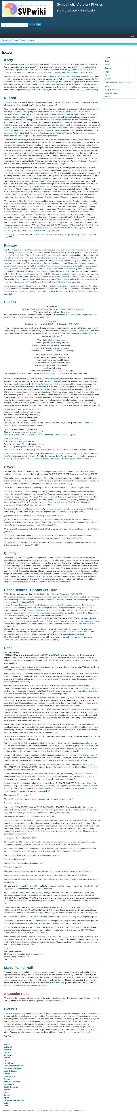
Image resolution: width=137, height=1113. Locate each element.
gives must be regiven (13, 130)
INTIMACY (85, 930)
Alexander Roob (17, 994)
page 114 (8, 294)
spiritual (52, 456)
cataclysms (74, 109)
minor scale (49, 288)
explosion (11, 133)
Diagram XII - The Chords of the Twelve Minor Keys (55, 373)
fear (31, 927)
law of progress (87, 331)
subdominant (53, 263)
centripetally (51, 114)
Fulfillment (59, 130)
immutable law (58, 983)
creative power (71, 605)
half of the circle (43, 266)
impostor (90, 79)
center (34, 250)
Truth (61, 471)
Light (19, 230)
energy (16, 69)
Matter (12, 120)
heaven (31, 40)
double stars (60, 286)
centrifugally (9, 114)
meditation (42, 921)
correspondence (57, 453)
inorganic (37, 117)
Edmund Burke (27, 658)
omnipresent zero (12, 1082)
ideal (6, 502)
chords (67, 250)
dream (10, 770)
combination (37, 263)
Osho (8, 648)
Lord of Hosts (83, 279)
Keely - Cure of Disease (87, 90)
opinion (42, 560)
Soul (6, 1092)
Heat (76, 114)
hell (30, 529)
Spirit (6, 1098)
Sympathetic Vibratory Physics (14, 40)
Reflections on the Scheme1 (79, 405)
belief (57, 381)
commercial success (46, 84)
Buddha (44, 788)
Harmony (74, 499)
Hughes (10, 302)
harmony (42, 387)
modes (65, 291)
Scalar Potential (11, 1087)
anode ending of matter (47, 136)
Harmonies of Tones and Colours (67, 314)
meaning (61, 102)
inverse (7, 291)
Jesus (80, 140)
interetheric (9, 1063)
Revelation (9, 1084)
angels (40, 810)
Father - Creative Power (85, 618)
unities (76, 397)
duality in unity (47, 291)
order (20, 597)
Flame (72, 125)
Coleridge (70, 351)
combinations (80, 250)
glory (90, 72)
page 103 (76, 282)
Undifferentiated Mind (14, 1100)
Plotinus (10, 1009)
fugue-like (54, 271)
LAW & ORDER (76, 594)
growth (17, 331)
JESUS (95, 710)
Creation (50, 168)
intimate (57, 927)
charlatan (8, 82)
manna (21, 998)
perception (31, 613)
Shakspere (8, 435)
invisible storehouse (13, 1066)
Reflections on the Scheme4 (75, 449)
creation (43, 128)
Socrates (8, 799)
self (69, 481)
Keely (8, 60)
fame (75, 72)
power (90, 328)
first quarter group (73, 268)
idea (12, 820)
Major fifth (8, 260)
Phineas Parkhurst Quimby (59, 582)
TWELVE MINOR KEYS (69, 324)
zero (58, 214)
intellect (44, 579)
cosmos (7, 1050)
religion (91, 576)
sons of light (36, 409)
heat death (17, 112)
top (63, 255)
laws (43, 331)
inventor (76, 76)
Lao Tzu (76, 842)
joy (53, 613)
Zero (6, 1106)
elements (57, 266)
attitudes (76, 288)
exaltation (53, 605)
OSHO (6, 949)
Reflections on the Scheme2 (23, 425)
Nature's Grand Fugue (21, 255)
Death (59, 515)
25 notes (52, 274)
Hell (78, 522)
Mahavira (68, 842)
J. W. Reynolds (45, 384)
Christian (23, 703)
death (6, 120)
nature (63, 340)
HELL (86, 820)
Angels (7, 412)
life (29, 117)
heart (43, 279)
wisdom (48, 563)
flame (78, 133)
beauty (36, 621)
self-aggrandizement (63, 72)
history (62, 84)
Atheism (16, 439)
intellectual (57, 348)
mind (69, 87)
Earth (17, 282)
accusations (26, 79)
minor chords (71, 266)
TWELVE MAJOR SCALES (71, 309)
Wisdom (87, 571)
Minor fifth (75, 258)
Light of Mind (69, 225)
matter (44, 117)
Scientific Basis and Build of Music (56, 282)
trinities (58, 397)
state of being (20, 613)
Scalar (7, 1090)
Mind (36, 170)
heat (70, 117)
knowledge (83, 387)
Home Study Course (77, 234)
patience (88, 67)
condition (86, 114)
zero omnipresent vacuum (79, 150)
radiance (40, 613)
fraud (80, 79)
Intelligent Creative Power (32, 631)
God (6, 209)
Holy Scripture (67, 395)
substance (48, 173)
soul (43, 336)
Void (6, 1103)
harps (50, 343)
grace (21, 481)
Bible (38, 901)
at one (71, 629)
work (83, 82)
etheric (7, 1058)
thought (50, 345)
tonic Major (68, 263)
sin (25, 732)
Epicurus (59, 842)
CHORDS (47, 324)
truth (36, 90)
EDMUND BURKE (49, 655)
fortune (82, 72)
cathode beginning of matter (58, 122)
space (77, 170)
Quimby (10, 553)
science (95, 82)
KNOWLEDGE (92, 674)
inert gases (13, 234)
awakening (8, 230)
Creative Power (58, 594)
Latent (7, 1074)
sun (35, 429)
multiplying (61, 114)
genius (67, 252)
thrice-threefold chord (61, 276)
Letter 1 (47, 639)
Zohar (40, 1001)
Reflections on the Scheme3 (55, 435)
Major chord (13, 268)
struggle (68, 69)
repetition (56, 268)
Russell (10, 98)
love (57, 613)
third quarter (37, 268)
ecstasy (48, 613)
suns (36, 109)
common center (17, 286)
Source (7, 1095)
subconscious (22, 519)
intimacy (75, 927)
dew (10, 998)
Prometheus (26, 87)
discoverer (64, 76)
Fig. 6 (55, 153)
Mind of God (9, 1076)
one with (16, 615)
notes (23, 258)
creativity (31, 629)
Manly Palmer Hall (18, 967)
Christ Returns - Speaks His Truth (30, 590)
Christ (55, 703)
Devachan (8, 1055)
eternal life (8, 639)
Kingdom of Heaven (13, 1068)
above (7, 1044)
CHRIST (7, 712)
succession (27, 252)
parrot (73, 679)
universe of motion (12, 173)
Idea (95, 161)
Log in (131, 36)
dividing (18, 114)
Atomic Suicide (41, 105)
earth (17, 405)
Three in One (62, 279)
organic (54, 117)
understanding (10, 626)
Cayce (9, 467)
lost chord (12, 279)
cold (52, 120)
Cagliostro (27, 82)
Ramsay (10, 245)
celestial (8, 1047)
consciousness (25, 515)
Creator (64, 128)
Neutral (7, 1079)
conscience (17, 499)
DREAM (33, 767)
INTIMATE (8, 910)
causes (66, 328)
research (22, 64)
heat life (70, 114)
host (32, 282)
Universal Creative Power (72, 634)
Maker (92, 279)
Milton (47, 423)
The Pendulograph (51, 379)
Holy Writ (8, 456)
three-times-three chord (21, 274)
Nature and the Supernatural (16, 384)
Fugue (30, 276)
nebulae (26, 109)
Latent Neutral (10, 1071)
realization (87, 623)
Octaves (49, 258)
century (42, 69)
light (29, 90)
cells (83, 597)
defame (53, 76)
